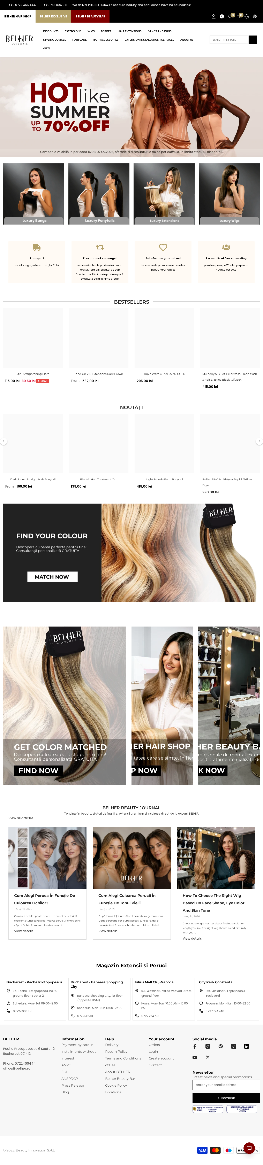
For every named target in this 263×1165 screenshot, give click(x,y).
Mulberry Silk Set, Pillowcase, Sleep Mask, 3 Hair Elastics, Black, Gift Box (229, 376)
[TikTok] (257, 5)
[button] (3, 441)
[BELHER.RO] (33, 194)
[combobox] (229, 40)
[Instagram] (244, 5)
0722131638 (85, 1016)
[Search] (233, 40)
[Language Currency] (255, 16)
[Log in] (214, 16)
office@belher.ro (16, 1068)
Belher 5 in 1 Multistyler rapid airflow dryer (227, 482)
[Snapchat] (246, 1046)
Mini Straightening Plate (32, 373)
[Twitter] (208, 1057)
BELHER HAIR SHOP (17, 16)
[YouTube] (250, 5)
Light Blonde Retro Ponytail (164, 479)
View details (23, 931)
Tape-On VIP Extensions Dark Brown (98, 373)
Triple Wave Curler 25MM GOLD (164, 373)
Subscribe (226, 1098)
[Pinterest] (221, 1046)
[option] (33, 347)
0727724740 (215, 1011)
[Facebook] (237, 5)
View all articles (20, 818)
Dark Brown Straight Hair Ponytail (33, 479)
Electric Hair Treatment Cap (98, 479)
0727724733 (150, 1016)
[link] (36, 262)
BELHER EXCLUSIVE (53, 16)
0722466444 (22, 1011)
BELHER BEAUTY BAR (90, 16)
